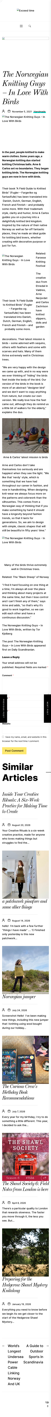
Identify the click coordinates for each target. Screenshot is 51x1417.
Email (5, 710)
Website (6, 723)
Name (6, 698)
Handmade (39, 111)
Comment (8, 675)
